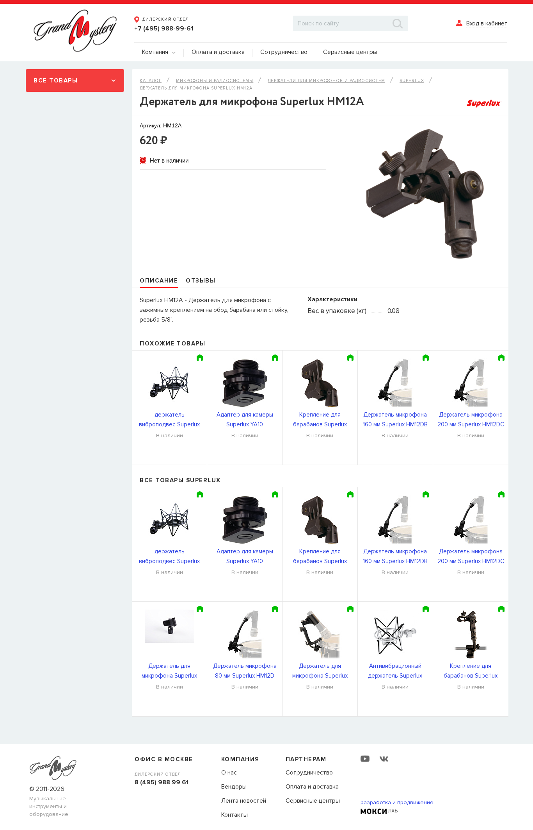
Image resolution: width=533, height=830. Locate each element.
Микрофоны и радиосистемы (214, 80)
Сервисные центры (313, 801)
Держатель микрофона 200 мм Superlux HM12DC (470, 419)
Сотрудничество (309, 773)
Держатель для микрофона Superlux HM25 (320, 671)
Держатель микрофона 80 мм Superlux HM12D (245, 670)
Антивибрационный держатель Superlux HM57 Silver (395, 671)
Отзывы (200, 280)
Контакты (234, 815)
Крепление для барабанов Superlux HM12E (320, 420)
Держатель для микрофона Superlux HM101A (169, 671)
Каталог (151, 80)
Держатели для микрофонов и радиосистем (326, 80)
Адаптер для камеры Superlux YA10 (245, 419)
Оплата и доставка (312, 787)
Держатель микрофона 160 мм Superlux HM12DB (395, 419)
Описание (159, 280)
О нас (229, 773)
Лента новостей (243, 801)
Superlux (412, 80)
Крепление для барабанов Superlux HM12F (470, 671)
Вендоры (234, 787)
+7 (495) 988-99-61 (163, 28)
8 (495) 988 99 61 (161, 782)
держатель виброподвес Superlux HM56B (169, 420)
